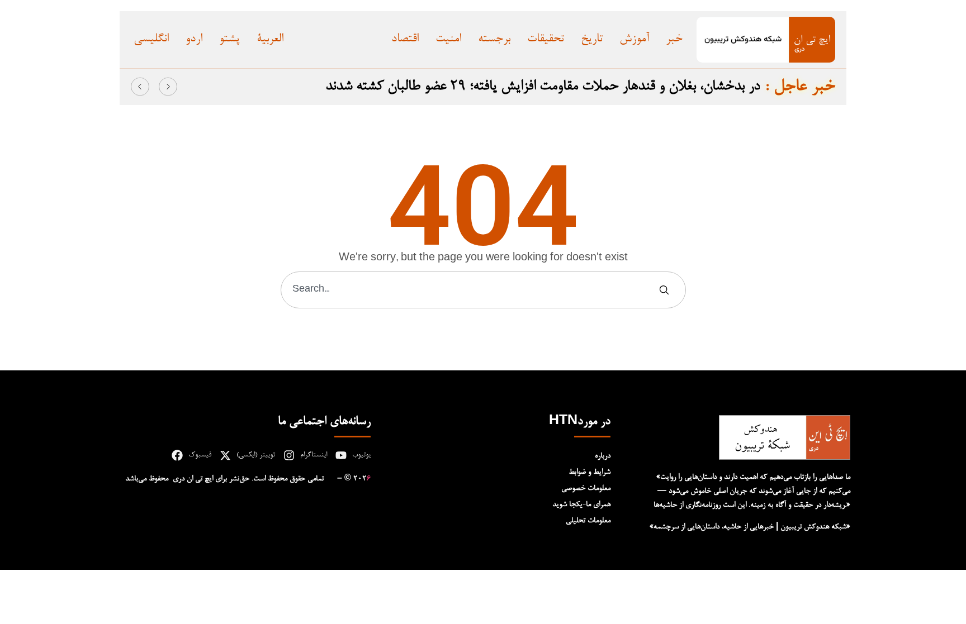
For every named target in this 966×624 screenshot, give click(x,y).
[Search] (666, 290)
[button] (140, 86)
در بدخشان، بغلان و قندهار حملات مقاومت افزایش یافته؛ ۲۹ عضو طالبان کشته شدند (542, 86)
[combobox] (470, 290)
